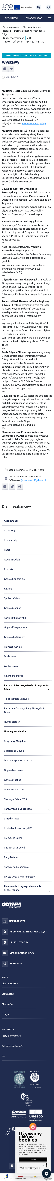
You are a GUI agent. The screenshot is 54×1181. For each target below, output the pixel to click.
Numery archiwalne (13, 38)
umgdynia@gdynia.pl (21, 953)
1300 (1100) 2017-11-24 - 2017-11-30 (23, 41)
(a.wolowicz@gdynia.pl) (33, 480)
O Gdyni (5, 1014)
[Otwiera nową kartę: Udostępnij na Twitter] (11, 68)
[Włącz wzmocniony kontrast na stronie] (48, 7)
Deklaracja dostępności (12, 1046)
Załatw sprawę (34, 18)
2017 (30, 38)
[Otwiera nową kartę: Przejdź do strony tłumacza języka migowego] (38, 7)
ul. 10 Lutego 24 (18, 942)
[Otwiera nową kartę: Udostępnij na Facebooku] (5, 68)
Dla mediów (7, 1004)
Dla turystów (8, 994)
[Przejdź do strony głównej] (7, 7)
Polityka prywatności (11, 1036)
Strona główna (11, 27)
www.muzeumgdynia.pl (34, 123)
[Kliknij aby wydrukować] (20, 487)
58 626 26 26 (15, 963)
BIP (3, 1056)
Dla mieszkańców (31, 27)
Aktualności (11, 18)
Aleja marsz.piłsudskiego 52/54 (27, 931)
